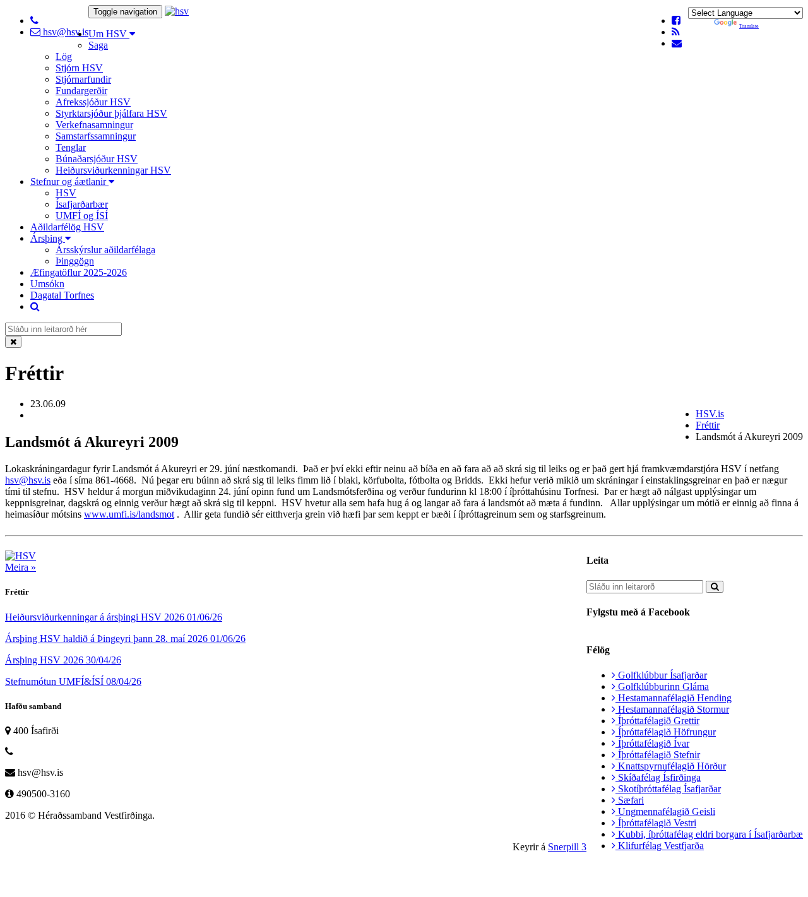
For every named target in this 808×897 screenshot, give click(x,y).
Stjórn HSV (79, 67)
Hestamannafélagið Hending (673, 697)
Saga (98, 45)
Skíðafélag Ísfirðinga (658, 777)
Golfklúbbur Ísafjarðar (661, 675)
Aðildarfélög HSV (67, 227)
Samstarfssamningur (96, 136)
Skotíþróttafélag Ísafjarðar (668, 788)
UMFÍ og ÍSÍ (82, 215)
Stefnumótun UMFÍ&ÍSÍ (73, 681)
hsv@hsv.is (64, 32)
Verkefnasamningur (94, 124)
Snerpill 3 (567, 846)
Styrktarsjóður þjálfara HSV (111, 113)
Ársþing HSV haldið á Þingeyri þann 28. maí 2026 (125, 638)
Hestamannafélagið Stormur (672, 709)
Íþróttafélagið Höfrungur (665, 732)
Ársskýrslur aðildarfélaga (105, 249)
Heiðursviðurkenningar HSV (113, 170)
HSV (66, 192)
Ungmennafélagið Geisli (665, 811)
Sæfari (629, 800)
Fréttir (708, 425)
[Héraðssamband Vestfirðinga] (177, 11)
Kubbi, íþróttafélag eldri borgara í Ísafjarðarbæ (709, 834)
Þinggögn (75, 261)
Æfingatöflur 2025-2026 (78, 272)
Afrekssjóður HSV (93, 102)
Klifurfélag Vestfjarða (659, 845)
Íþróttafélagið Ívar (652, 743)
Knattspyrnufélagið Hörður (670, 766)
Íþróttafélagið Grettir (657, 720)
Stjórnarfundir (83, 79)
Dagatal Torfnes (62, 295)
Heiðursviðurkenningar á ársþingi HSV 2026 (113, 617)
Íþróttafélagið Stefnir (657, 754)
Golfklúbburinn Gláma (662, 686)
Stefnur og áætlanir (69, 181)
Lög (64, 56)
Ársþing (47, 238)
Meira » (20, 567)
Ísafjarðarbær (82, 204)
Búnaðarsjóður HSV (97, 158)
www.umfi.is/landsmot (129, 514)
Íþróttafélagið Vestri (655, 822)
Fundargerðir (81, 90)
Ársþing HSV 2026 (63, 660)
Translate (749, 26)
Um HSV (108, 33)
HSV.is (710, 413)
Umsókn (47, 283)
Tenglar (71, 147)
